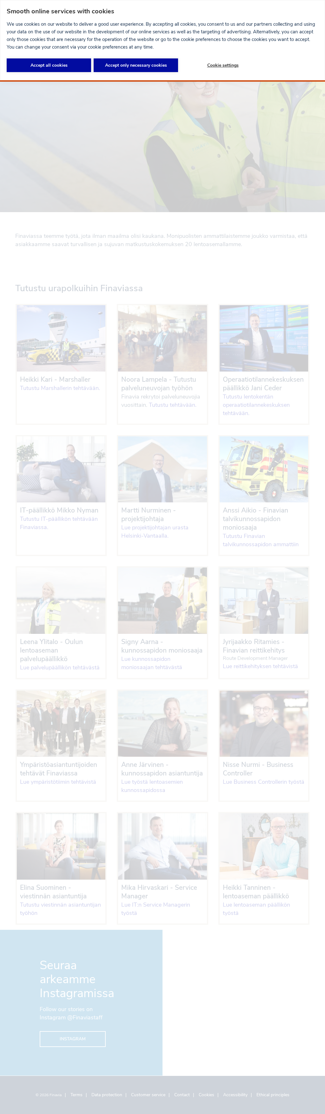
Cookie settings (223, 65)
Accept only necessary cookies (136, 65)
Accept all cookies (49, 65)
